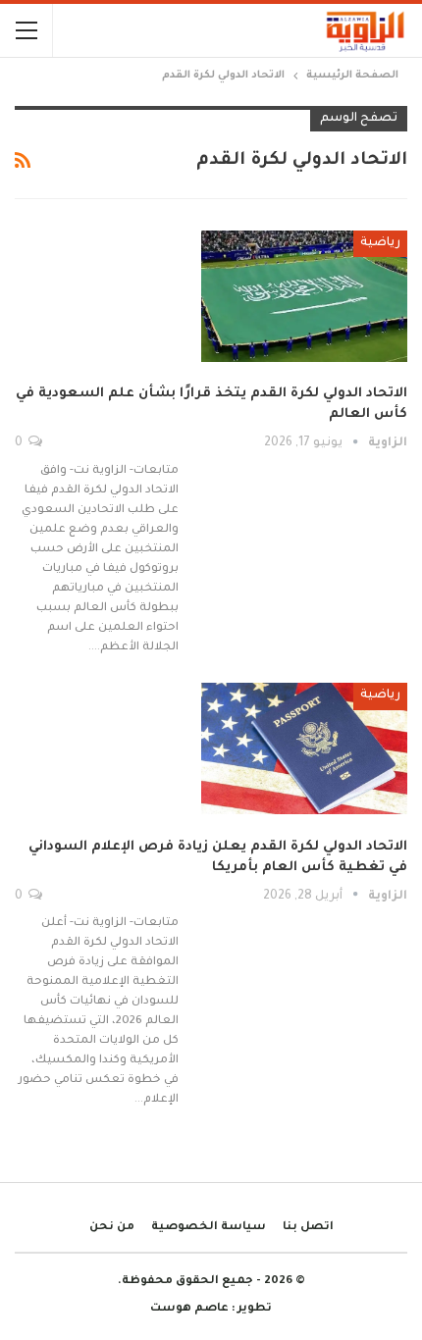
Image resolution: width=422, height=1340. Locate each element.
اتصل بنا (308, 1227)
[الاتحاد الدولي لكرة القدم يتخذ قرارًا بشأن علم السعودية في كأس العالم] (304, 296)
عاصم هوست (189, 1309)
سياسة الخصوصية (208, 1227)
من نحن (111, 1227)
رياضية (380, 243)
